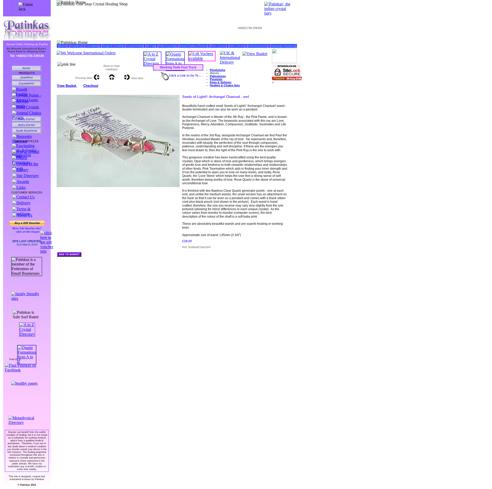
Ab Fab (150, 45)
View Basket (67, 86)
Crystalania (92, 45)
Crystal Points (134, 45)
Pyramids (216, 79)
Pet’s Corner (218, 45)
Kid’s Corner (236, 45)
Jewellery (75, 45)
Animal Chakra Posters (193, 45)
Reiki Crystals (167, 45)
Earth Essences (258, 45)
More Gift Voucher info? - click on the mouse (27, 230)
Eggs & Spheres (220, 82)
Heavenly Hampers (283, 45)
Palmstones (218, 76)
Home (63, 45)
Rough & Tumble (112, 45)
